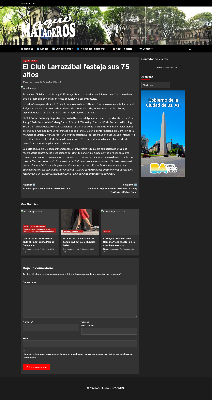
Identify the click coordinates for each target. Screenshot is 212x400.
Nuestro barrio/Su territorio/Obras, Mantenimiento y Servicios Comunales (39, 230)
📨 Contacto (146, 48)
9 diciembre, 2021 (50, 82)
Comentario (30, 282)
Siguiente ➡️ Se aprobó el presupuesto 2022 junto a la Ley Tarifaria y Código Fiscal (112, 188)
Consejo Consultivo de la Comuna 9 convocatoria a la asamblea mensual (119, 242)
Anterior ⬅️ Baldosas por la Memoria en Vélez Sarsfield (46, 186)
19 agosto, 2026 (128, 249)
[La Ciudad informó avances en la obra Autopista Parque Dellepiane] (40, 222)
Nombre (28, 321)
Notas (34, 61)
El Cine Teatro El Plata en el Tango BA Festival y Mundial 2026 (79, 242)
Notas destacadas (38, 226)
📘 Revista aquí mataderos (91, 48)
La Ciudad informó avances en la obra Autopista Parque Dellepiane (38, 242)
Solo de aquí (77, 231)
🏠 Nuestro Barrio (122, 48)
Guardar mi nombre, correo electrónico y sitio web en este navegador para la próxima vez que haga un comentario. (78, 355)
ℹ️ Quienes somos (62, 48)
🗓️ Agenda (42, 48)
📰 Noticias (27, 48)
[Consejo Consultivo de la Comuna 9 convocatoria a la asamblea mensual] (120, 222)
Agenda (27, 61)
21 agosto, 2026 (88, 249)
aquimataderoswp (32, 82)
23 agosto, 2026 (48, 249)
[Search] (190, 48)
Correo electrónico (88, 323)
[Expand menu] (107, 49)
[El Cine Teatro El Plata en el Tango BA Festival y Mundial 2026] (80, 222)
